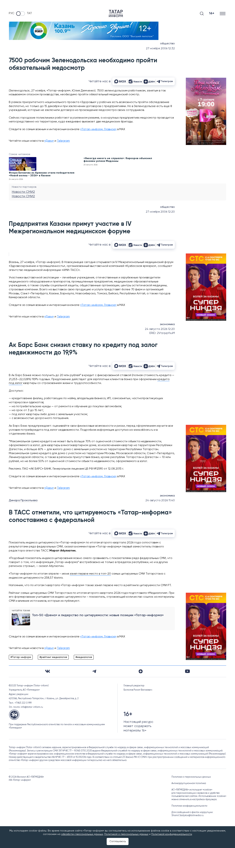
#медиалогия (83, 657)
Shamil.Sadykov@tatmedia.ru (187, 815)
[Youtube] (187, 671)
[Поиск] (202, 13)
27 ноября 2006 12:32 (160, 48)
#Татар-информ (20, 657)
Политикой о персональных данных (126, 834)
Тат (29, 13)
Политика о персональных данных (191, 777)
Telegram (63, 140)
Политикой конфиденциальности (171, 834)
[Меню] (223, 13)
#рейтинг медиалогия (53, 657)
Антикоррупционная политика (188, 783)
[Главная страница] (116, 13)
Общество (167, 43)
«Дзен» (49, 140)
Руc (11, 13)
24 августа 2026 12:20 (160, 329)
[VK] (47, 671)
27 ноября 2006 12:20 (160, 211)
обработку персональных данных (82, 834)
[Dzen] (140, 671)
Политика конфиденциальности (189, 806)
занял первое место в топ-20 (90, 573)
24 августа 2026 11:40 (160, 500)
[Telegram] (94, 671)
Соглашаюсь (117, 841)
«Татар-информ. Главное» (98, 129)
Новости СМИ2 (23, 192)
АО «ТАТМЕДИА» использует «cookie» (191, 790)
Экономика (167, 324)
